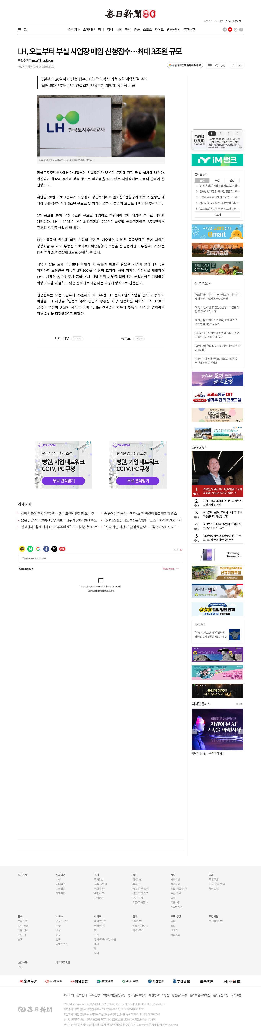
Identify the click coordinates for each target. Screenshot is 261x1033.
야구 (58, 925)
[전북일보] (207, 981)
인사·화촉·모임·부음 (105, 939)
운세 (96, 953)
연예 (134, 916)
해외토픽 (213, 888)
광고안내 (82, 995)
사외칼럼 (60, 888)
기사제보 (218, 21)
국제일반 (213, 879)
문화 (137, 29)
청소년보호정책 (137, 995)
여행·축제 (99, 925)
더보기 (239, 704)
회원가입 (237, 21)
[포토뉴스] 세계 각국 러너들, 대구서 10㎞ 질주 (223, 208)
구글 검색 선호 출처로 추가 (185, 65)
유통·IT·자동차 (139, 902)
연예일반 (137, 921)
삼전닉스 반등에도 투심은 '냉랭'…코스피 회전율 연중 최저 (143, 520)
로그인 (228, 21)
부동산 (135, 884)
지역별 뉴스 (177, 907)
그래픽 (174, 930)
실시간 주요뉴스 (203, 283)
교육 (173, 897)
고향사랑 (22, 962)
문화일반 (22, 921)
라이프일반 (100, 921)
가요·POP (137, 930)
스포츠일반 (61, 921)
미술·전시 (23, 930)
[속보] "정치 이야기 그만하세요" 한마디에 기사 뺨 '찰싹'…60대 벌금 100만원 (217, 296)
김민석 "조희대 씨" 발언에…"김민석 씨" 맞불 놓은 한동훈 (221, 526)
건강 (96, 934)
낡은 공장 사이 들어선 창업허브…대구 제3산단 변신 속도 (58, 520)
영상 (173, 921)
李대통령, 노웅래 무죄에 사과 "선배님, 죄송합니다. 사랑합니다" (222, 514)
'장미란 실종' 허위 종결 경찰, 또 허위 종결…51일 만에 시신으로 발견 (217, 322)
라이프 (159, 29)
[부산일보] (181, 981)
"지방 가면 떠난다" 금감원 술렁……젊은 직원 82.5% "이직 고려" (147, 526)
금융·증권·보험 (140, 888)
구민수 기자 (25, 60)
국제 (128, 29)
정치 (101, 29)
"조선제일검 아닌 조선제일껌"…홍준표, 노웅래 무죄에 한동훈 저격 (222, 537)
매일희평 (60, 893)
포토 (173, 925)
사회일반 (175, 879)
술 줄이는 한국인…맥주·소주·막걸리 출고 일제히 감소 (140, 513)
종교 (20, 939)
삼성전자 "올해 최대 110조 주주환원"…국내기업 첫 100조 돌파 (63, 526)
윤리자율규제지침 (200, 995)
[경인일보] (105, 981)
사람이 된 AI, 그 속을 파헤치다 (208, 753)
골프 (58, 939)
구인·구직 (137, 897)
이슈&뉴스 (200, 624)
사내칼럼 (60, 884)
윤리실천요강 (221, 995)
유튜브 (131, 338)
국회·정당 (99, 888)
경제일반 (137, 879)
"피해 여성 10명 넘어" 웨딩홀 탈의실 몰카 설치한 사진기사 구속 (211, 636)
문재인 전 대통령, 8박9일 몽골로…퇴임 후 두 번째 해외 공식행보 (216, 360)
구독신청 (95, 995)
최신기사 (74, 29)
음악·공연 (23, 925)
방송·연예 (173, 29)
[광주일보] (130, 981)
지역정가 (98, 897)
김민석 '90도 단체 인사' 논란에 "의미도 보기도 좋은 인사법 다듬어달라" (217, 335)
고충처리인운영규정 (114, 995)
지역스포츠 (61, 944)
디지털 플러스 (201, 703)
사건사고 (175, 884)
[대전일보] (156, 981)
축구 (58, 930)
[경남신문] (79, 981)
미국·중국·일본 (217, 884)
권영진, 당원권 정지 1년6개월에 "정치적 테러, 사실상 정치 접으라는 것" (222, 491)
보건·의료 (176, 893)
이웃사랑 (175, 902)
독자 (96, 944)
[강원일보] (54, 981)
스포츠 (147, 29)
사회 (119, 29)
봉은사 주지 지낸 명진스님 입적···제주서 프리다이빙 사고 (229, 197)
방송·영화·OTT (140, 925)
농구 (58, 934)
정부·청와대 (100, 884)
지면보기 (208, 21)
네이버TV (67, 338)
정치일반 (98, 879)
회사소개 (69, 995)
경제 (110, 29)
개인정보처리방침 (159, 995)
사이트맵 (236, 995)
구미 (20, 967)
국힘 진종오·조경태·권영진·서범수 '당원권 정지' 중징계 (222, 502)
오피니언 (89, 29)
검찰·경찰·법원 (179, 888)
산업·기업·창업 (140, 893)
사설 (58, 879)
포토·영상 (176, 916)
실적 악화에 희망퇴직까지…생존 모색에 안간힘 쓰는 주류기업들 (63, 513)
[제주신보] (232, 981)
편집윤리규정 (179, 995)
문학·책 (22, 934)
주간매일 (189, 29)
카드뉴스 (175, 934)
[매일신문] (28, 981)
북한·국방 (99, 893)
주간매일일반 (216, 921)
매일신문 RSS (63, 962)
